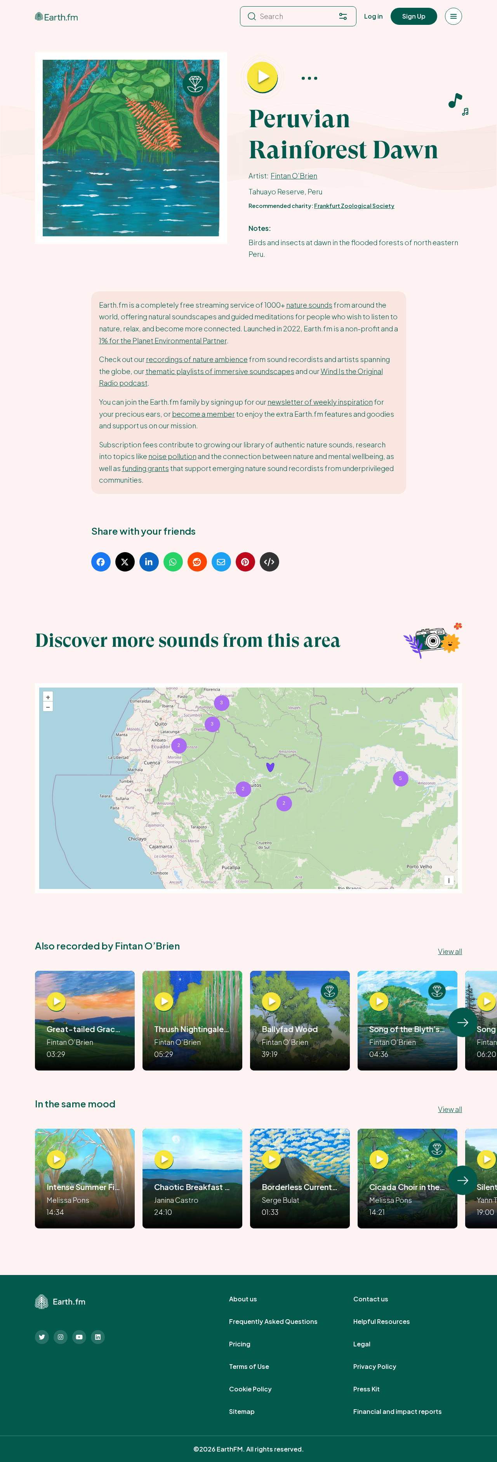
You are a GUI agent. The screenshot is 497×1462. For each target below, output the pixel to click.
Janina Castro (176, 1199)
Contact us (379, 1299)
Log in (373, 16)
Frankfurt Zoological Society (354, 205)
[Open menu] (453, 16)
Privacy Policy (383, 1366)
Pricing (248, 1344)
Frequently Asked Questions (282, 1321)
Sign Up (414, 16)
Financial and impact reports (406, 1411)
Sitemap (250, 1411)
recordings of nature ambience (197, 359)
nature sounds (309, 304)
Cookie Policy (259, 1389)
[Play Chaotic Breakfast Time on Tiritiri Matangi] (164, 1159)
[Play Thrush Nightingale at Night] (164, 1002)
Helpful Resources (390, 1321)
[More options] (309, 78)
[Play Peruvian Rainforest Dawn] (262, 77)
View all (450, 951)
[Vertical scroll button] (463, 1022)
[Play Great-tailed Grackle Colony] (56, 1002)
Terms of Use (257, 1366)
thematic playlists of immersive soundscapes (220, 371)
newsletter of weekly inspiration (320, 401)
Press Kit (375, 1389)
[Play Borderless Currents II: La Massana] (271, 1159)
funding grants (145, 468)
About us (251, 1299)
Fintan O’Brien (294, 175)
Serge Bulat (280, 1199)
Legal (370, 1344)
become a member (203, 413)
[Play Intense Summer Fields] (56, 1159)
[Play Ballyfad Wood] (271, 1002)
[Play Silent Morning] (486, 1159)
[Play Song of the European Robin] (486, 1002)
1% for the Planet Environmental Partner (163, 340)
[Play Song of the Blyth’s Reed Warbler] (379, 1002)
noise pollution (172, 456)
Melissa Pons (68, 1199)
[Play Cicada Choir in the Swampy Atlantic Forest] (379, 1159)
